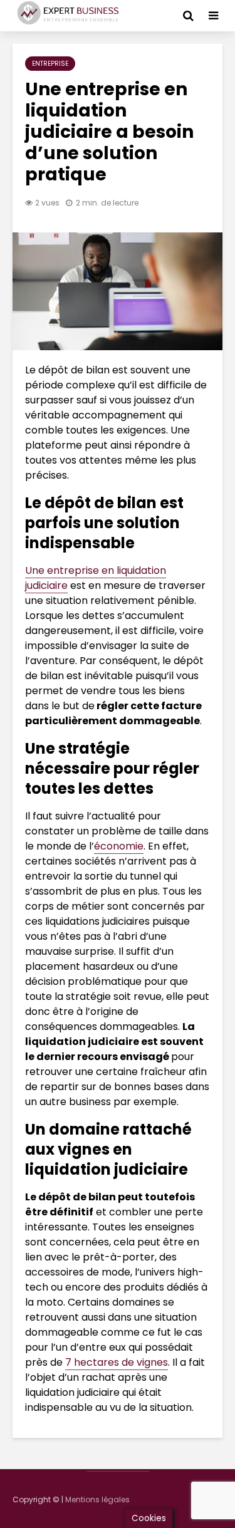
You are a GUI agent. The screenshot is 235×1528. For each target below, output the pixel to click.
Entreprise (50, 63)
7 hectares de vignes (116, 1362)
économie (119, 846)
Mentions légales (97, 1499)
